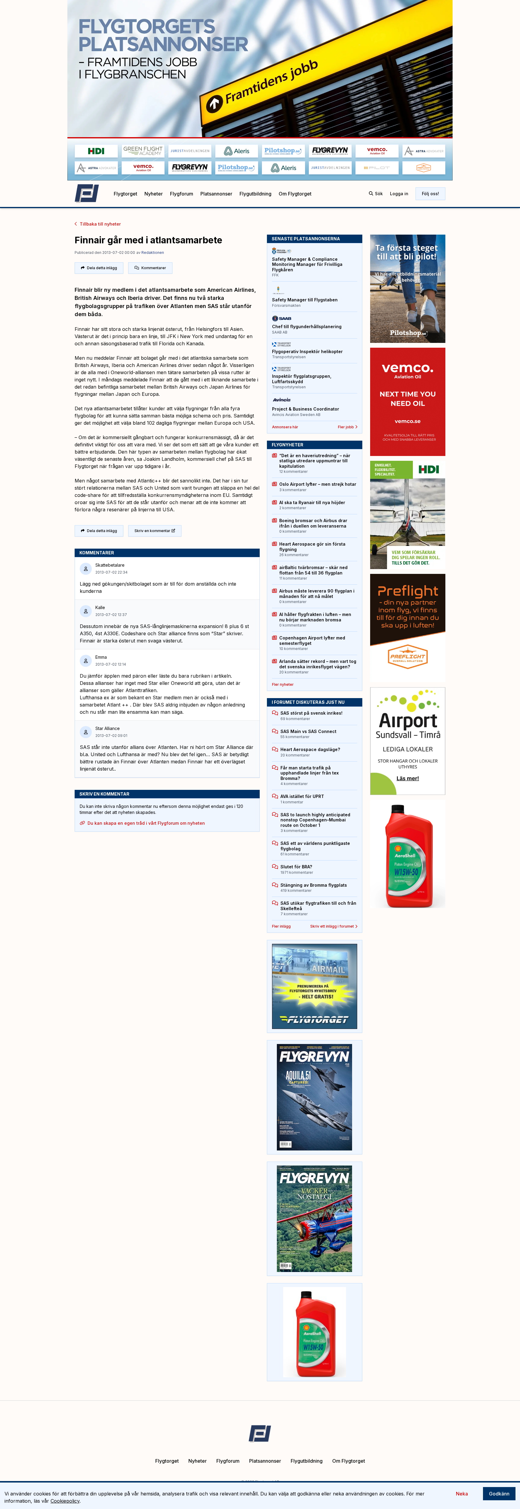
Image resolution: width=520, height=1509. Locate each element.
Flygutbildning (255, 194)
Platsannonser (216, 194)
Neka (462, 1494)
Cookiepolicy (65, 1501)
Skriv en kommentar (152, 530)
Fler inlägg (281, 926)
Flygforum (181, 194)
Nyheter (153, 194)
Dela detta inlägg (102, 268)
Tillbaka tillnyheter (100, 223)
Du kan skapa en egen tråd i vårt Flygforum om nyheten (146, 823)
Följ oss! (430, 193)
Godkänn (499, 1494)
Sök (379, 193)
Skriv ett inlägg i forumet (332, 926)
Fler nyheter (283, 684)
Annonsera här (285, 427)
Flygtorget (125, 194)
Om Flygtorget (295, 194)
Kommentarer (153, 268)
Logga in (399, 193)
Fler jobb (346, 427)
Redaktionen (152, 252)
